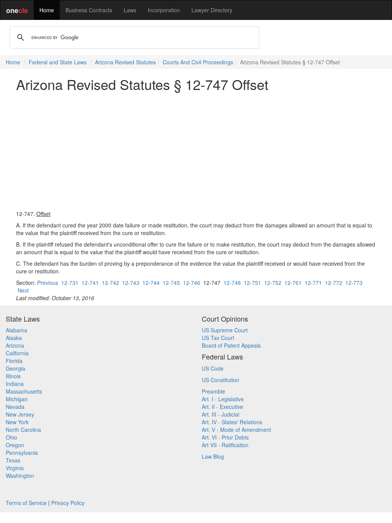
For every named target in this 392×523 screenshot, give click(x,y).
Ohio (11, 437)
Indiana (15, 383)
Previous (47, 282)
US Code (213, 368)
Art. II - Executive (222, 406)
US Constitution (220, 380)
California (17, 353)
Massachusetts (24, 391)
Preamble (213, 391)
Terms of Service (26, 503)
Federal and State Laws (58, 62)
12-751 (252, 282)
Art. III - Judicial (220, 414)
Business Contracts (88, 10)
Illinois (13, 376)
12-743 (130, 282)
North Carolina (23, 429)
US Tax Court (218, 338)
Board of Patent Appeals (231, 345)
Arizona (15, 345)
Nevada (15, 406)
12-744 (151, 282)
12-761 (293, 282)
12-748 (232, 282)
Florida (14, 360)
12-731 (69, 282)
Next (23, 290)
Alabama (16, 330)
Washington (20, 475)
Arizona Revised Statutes (125, 62)
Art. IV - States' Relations (232, 422)
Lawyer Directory (211, 10)
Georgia (15, 368)
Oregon (15, 445)
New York (17, 422)
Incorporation (164, 10)
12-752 (272, 282)
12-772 (333, 282)
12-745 (171, 282)
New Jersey (20, 414)
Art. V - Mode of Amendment (236, 429)
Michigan (17, 399)
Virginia (15, 468)
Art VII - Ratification (225, 445)
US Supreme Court (225, 330)
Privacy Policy (68, 503)
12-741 (90, 282)
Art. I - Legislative (223, 399)
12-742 (110, 282)
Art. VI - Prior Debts (225, 437)
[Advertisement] (196, 150)
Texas (13, 460)
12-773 (354, 282)
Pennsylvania (22, 452)
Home (46, 10)
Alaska (14, 338)
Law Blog (213, 456)
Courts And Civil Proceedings (198, 62)
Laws (130, 10)
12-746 (191, 282)
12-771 (313, 282)
